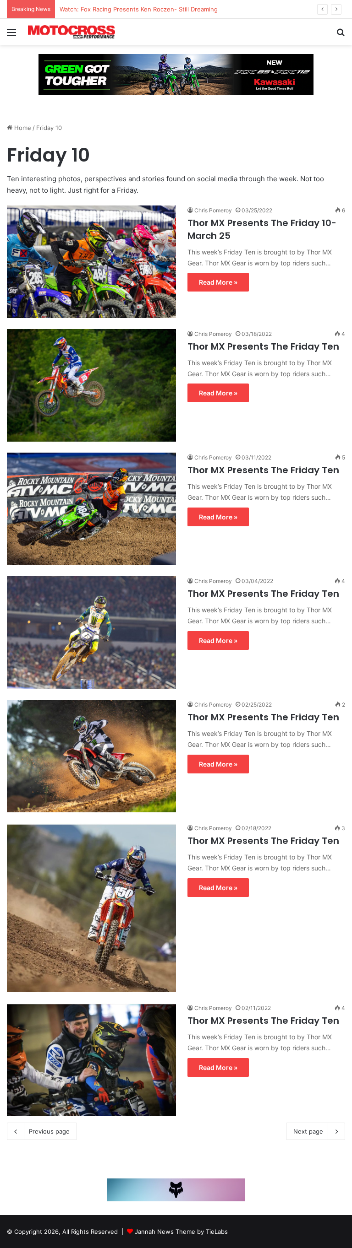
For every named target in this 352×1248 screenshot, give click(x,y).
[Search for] (340, 35)
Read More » (218, 282)
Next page (308, 1131)
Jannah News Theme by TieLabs (181, 1231)
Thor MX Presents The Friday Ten (263, 346)
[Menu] (11, 35)
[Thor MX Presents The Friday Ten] (91, 385)
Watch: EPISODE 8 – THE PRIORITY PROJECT (123, 9)
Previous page (49, 1131)
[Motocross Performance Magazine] (71, 31)
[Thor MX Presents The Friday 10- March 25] (91, 261)
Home (21, 127)
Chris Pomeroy (213, 210)
